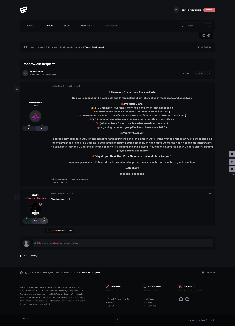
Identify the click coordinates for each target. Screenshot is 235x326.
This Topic (209, 25)
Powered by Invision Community (201, 320)
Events (111, 302)
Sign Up (209, 10)
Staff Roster (149, 299)
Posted (62, 86)
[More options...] (210, 86)
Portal (31, 26)
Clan (66, 26)
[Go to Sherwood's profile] (25, 73)
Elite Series (111, 26)
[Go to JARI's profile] (35, 209)
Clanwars (148, 302)
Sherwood (38, 72)
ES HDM (111, 306)
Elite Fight (87, 26)
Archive (52, 74)
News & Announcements (118, 299)
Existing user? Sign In (191, 10)
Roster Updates (151, 306)
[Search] (181, 25)
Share (187, 73)
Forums (49, 26)
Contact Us (24, 319)
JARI (35, 195)
